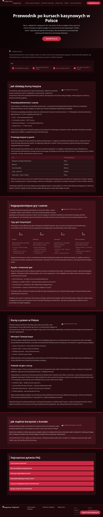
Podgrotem (17, 3)
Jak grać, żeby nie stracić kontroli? (21, 489)
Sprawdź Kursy (51, 39)
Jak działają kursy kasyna (22, 68)
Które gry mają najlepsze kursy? (20, 473)
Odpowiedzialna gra (93, 510)
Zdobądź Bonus (93, 3)
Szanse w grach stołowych (32, 3)
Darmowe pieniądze (75, 3)
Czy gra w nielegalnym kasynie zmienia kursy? (25, 484)
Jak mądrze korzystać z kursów (83, 68)
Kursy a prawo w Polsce (62, 68)
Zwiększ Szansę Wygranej (89, 512)
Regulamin (76, 510)
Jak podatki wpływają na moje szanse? (22, 478)
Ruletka (66, 3)
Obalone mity (59, 3)
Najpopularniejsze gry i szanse (42, 68)
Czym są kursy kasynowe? (19, 463)
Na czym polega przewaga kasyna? (21, 468)
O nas (75, 508)
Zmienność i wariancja (47, 3)
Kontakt (90, 508)
